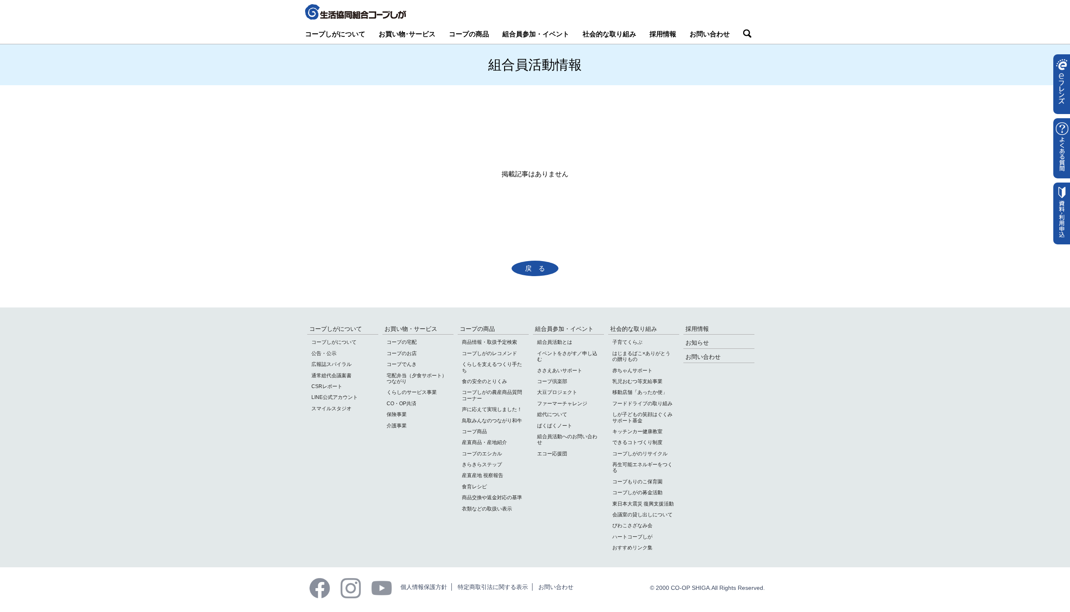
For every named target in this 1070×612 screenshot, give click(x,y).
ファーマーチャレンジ (562, 403)
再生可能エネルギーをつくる (642, 467)
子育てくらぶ (627, 342)
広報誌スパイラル (331, 364)
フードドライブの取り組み (642, 403)
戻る (538, 268)
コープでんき (402, 364)
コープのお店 (402, 353)
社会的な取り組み (609, 34)
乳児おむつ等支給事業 (637, 381)
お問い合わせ (710, 34)
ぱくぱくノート (554, 426)
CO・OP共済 (401, 403)
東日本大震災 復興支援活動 (643, 504)
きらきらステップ (482, 464)
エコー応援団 (552, 454)
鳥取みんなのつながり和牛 (492, 421)
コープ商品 (474, 431)
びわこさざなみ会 (632, 525)
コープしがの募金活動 (637, 492)
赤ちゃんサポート (632, 370)
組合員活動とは (554, 342)
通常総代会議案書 (331, 375)
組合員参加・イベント (535, 34)
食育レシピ (474, 487)
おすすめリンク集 (632, 548)
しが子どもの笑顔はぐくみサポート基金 (642, 417)
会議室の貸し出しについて (642, 515)
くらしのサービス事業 (412, 392)
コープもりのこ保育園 (637, 482)
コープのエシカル (482, 454)
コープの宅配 (402, 342)
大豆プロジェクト (557, 392)
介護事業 (397, 426)
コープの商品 (469, 34)
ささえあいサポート (559, 370)
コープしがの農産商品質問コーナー (492, 395)
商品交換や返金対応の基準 (492, 497)
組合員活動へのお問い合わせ (567, 439)
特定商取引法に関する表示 (493, 587)
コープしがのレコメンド (489, 353)
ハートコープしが (632, 537)
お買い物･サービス (407, 34)
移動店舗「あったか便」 (639, 392)
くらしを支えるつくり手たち (492, 367)
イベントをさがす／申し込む (567, 356)
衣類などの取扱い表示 (487, 509)
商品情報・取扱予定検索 (489, 342)
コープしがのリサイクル (639, 454)
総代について (552, 414)
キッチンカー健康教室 (637, 431)
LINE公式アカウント (334, 397)
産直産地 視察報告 (482, 475)
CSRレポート (326, 386)
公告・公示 (323, 353)
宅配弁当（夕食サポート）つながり (417, 378)
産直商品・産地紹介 (484, 442)
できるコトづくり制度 (637, 442)
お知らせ (697, 342)
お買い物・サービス (411, 328)
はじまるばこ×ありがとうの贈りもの (641, 356)
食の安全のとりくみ (484, 381)
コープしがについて (335, 34)
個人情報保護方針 (423, 587)
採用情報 (663, 34)
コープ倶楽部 (552, 381)
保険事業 (397, 414)
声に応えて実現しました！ (492, 409)
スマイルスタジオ (331, 408)
